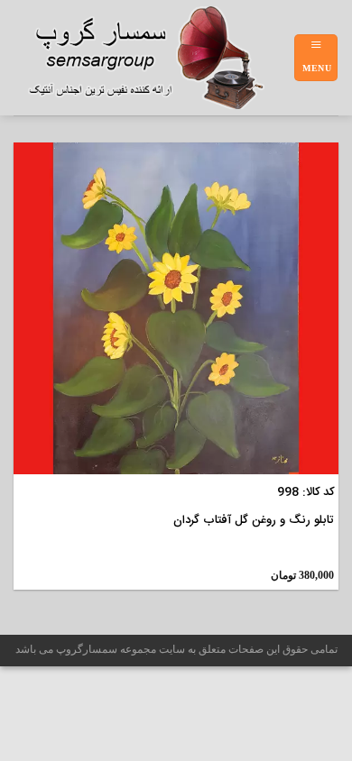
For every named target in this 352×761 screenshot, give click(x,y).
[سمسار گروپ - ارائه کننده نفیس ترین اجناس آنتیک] (153, 57)
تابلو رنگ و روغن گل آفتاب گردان (253, 520)
